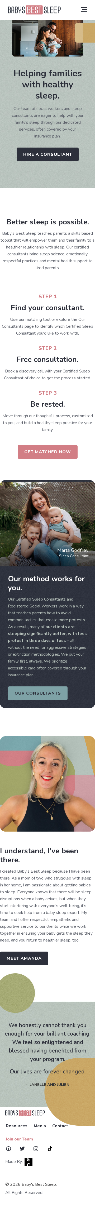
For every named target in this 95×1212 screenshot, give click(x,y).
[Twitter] (22, 1149)
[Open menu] (84, 9)
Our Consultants (38, 693)
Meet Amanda (24, 958)
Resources (16, 1126)
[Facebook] (8, 1149)
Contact (60, 1126)
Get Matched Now (47, 452)
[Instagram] (36, 1149)
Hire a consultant (47, 154)
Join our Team (19, 1139)
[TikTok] (50, 1149)
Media (40, 1126)
